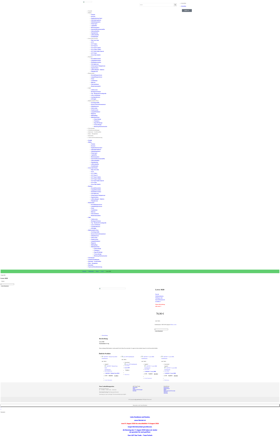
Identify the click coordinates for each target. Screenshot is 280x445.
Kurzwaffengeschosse (96, 75)
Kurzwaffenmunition (96, 58)
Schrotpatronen (95, 64)
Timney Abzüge (97, 124)
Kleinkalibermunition (96, 62)
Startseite (84, 271)
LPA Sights (93, 99)
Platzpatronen (94, 71)
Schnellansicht (105, 358)
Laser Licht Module (95, 95)
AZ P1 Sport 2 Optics (96, 47)
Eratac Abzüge (97, 119)
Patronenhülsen (95, 84)
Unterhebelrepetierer (96, 20)
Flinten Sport (94, 23)
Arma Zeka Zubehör (96, 55)
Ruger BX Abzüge (98, 122)
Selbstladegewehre (95, 22)
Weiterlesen (127, 374)
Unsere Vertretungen (137, 389)
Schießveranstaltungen (93, 130)
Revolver (93, 16)
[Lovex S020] (112, 288)
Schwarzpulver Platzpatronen (98, 66)
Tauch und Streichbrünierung (95, 137)
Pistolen (93, 14)
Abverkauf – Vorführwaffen (94, 132)
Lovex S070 (127, 367)
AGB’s (165, 389)
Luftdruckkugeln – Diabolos (97, 69)
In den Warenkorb (5, 286)
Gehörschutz (94, 108)
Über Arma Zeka (95, 40)
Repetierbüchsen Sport (96, 18)
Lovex (102, 271)
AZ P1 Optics (94, 44)
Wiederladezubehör (96, 86)
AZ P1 (92, 42)
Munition (90, 56)
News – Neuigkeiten (93, 133)
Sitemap (166, 393)
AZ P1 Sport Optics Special (97, 51)
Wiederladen (91, 73)
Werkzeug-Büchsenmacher (100, 126)
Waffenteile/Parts (95, 117)
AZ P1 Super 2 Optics (96, 49)
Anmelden (183, 3)
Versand (166, 392)
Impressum (166, 387)
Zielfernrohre (94, 89)
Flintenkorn (96, 121)
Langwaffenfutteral (95, 111)
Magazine (93, 113)
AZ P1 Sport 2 (94, 45)
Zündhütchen (94, 80)
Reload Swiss (109, 371)
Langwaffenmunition (96, 60)
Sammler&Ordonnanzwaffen (98, 29)
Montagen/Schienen (96, 91)
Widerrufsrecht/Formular (169, 390)
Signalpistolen (94, 33)
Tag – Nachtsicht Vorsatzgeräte (98, 93)
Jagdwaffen (94, 25)
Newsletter (90, 135)
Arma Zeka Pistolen (93, 38)
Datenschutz (167, 388)
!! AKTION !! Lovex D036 (170, 373)
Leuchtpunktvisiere (95, 97)
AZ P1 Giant (94, 53)
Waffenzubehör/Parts (93, 100)
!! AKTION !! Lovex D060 (150, 371)
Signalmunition (94, 67)
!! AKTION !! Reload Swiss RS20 (112, 373)
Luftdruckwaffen (95, 34)
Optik (89, 88)
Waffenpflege (94, 115)
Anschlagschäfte (95, 102)
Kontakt (90, 11)
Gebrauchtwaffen (95, 31)
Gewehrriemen (94, 110)
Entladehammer (95, 106)
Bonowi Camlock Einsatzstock (98, 104)
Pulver (92, 78)
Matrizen (93, 82)
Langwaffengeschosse (96, 77)
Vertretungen (91, 128)
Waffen (90, 12)
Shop (134, 388)
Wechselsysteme (95, 27)
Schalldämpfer (94, 36)
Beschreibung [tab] (105, 335)
